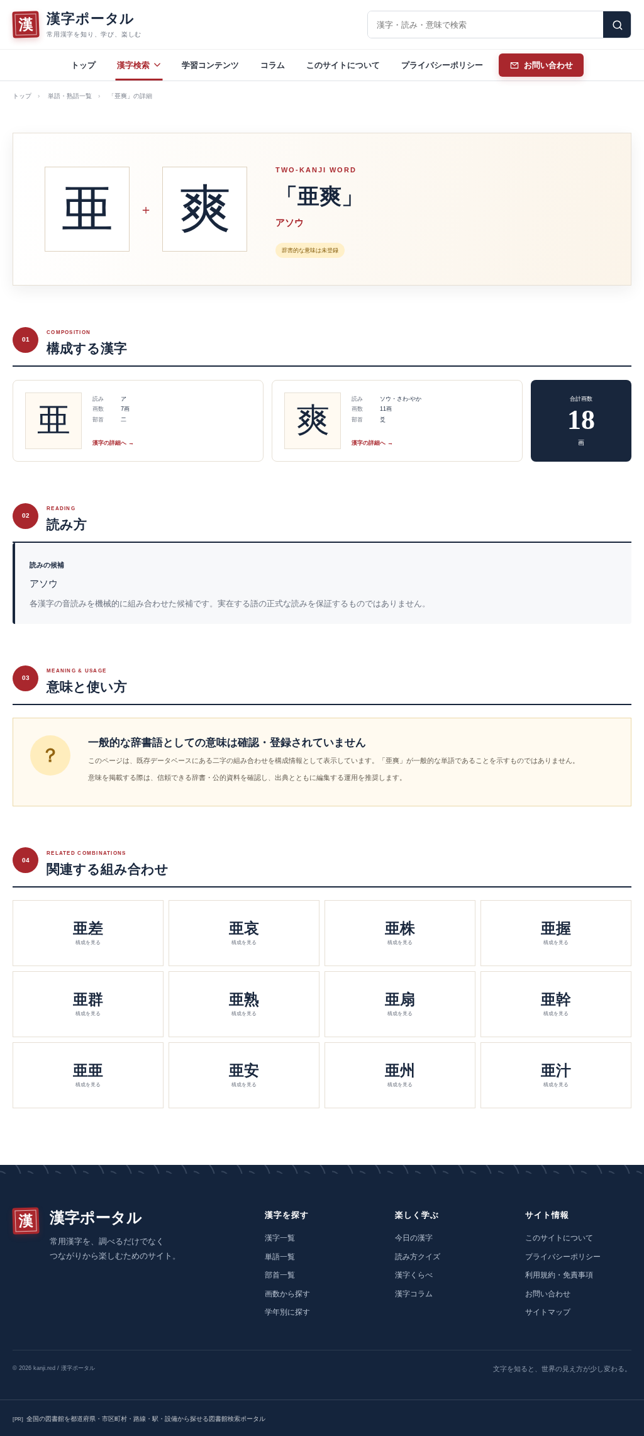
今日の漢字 (414, 1237)
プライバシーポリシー (442, 65)
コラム (272, 65)
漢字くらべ (414, 1275)
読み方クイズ (417, 1256)
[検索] (617, 24)
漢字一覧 (280, 1237)
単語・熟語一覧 (70, 95)
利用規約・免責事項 (559, 1275)
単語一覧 (280, 1256)
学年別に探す (287, 1312)
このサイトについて (343, 65)
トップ (83, 65)
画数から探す (287, 1293)
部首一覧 (280, 1275)
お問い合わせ (547, 1293)
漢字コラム (414, 1293)
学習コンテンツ (210, 65)
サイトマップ (547, 1312)
